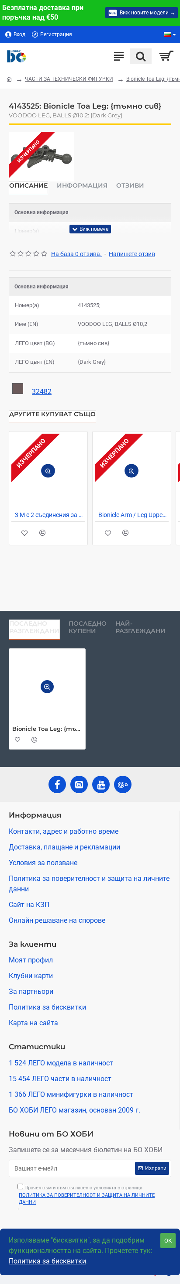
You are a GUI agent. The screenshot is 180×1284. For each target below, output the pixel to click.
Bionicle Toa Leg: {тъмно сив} (47, 728)
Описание (28, 185)
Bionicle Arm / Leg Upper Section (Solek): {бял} (133, 514)
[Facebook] (57, 784)
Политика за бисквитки (47, 1261)
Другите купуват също (52, 414)
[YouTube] (101, 784)
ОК (168, 1240)
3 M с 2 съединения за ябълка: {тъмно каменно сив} (50, 514)
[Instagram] (79, 784)
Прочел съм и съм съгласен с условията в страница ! (86, 1198)
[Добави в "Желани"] (24, 533)
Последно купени (88, 627)
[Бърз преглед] (48, 470)
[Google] (123, 784)
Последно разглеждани (34, 627)
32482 (42, 391)
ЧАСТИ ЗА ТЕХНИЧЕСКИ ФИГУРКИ (69, 79)
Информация (82, 185)
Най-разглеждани (140, 627)
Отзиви (130, 185)
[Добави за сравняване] (42, 533)
